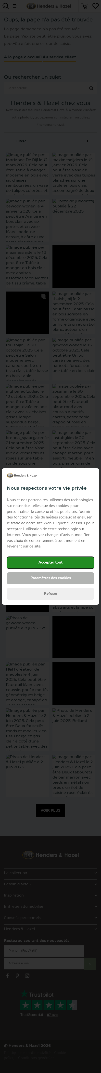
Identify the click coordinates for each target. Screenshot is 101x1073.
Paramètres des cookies (50, 578)
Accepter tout (50, 562)
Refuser (50, 593)
